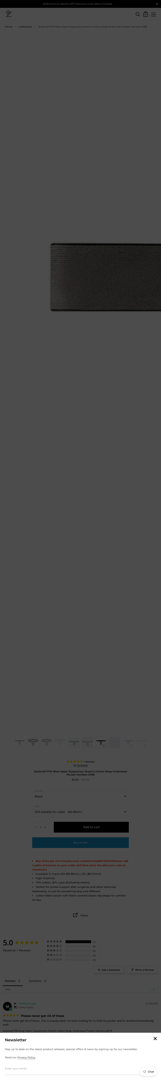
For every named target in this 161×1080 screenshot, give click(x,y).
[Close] (155, 1039)
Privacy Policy (26, 1057)
